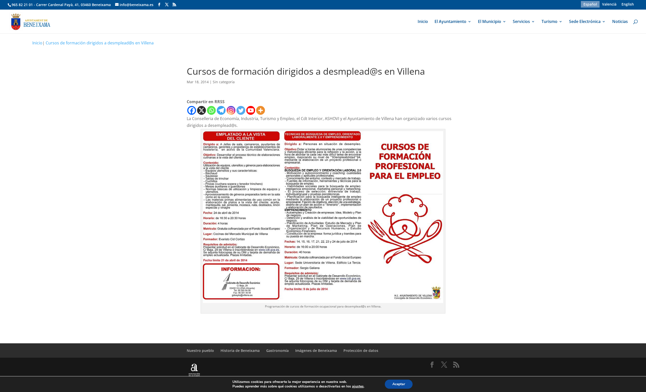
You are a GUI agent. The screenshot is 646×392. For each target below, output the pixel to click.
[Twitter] (240, 110)
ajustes (358, 386)
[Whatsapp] (211, 110)
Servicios (521, 22)
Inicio (423, 22)
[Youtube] (250, 110)
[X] (201, 110)
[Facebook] (191, 110)
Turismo (549, 22)
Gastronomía (277, 350)
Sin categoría (224, 81)
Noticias (620, 22)
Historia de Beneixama (240, 350)
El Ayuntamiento (450, 22)
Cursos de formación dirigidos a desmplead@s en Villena (100, 43)
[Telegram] (221, 110)
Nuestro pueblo (200, 350)
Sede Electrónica (585, 22)
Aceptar (398, 384)
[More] (260, 110)
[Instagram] (231, 110)
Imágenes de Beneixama (316, 350)
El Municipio (489, 22)
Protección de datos (360, 350)
